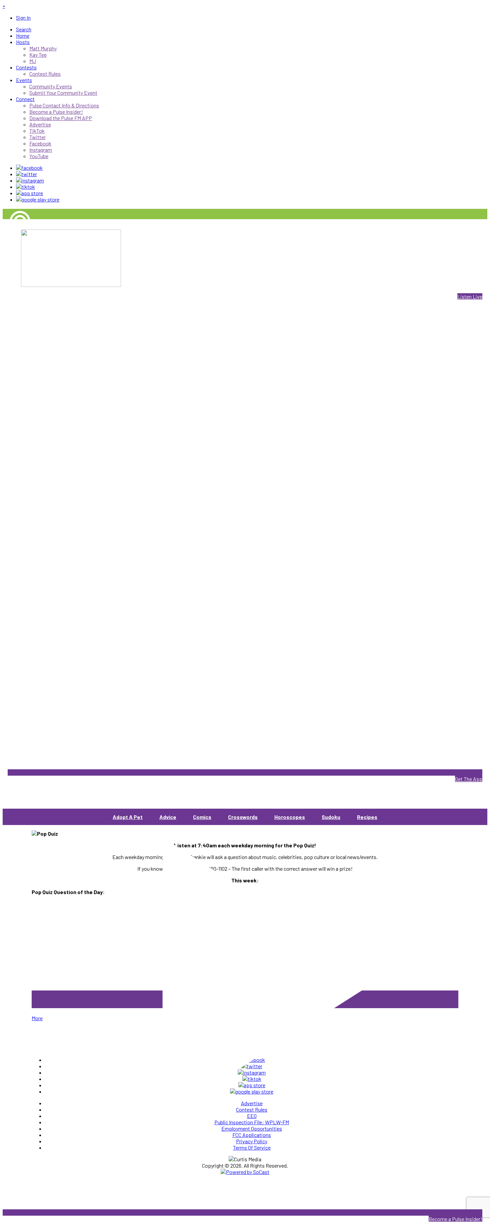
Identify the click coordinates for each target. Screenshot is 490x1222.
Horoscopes (289, 817)
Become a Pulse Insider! (455, 1219)
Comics (202, 817)
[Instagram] (30, 180)
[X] (26, 174)
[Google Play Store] (37, 199)
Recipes (367, 817)
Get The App (468, 779)
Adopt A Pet (128, 817)
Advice (167, 817)
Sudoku (331, 817)
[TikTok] (25, 186)
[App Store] (29, 193)
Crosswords (243, 817)
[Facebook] (29, 167)
